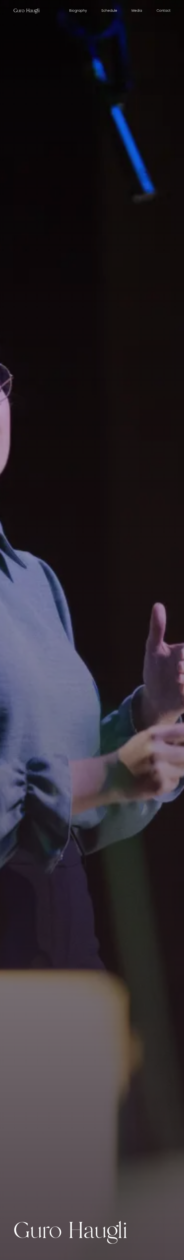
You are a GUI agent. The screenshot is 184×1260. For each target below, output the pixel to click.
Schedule (109, 10)
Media (137, 10)
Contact (163, 10)
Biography (78, 10)
